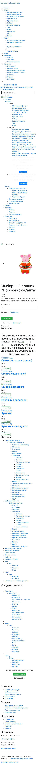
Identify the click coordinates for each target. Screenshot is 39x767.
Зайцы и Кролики (22, 479)
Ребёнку (15, 145)
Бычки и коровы (22, 527)
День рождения (23, 153)
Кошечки (19, 460)
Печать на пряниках (19, 192)
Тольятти (10, 60)
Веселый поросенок (13, 399)
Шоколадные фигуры (14, 12)
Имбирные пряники (14, 14)
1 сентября (24, 138)
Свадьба (33, 153)
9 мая (20, 136)
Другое (14, 499)
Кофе (9, 29)
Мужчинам (16, 449)
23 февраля (25, 134)
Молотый (15, 579)
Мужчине (27, 142)
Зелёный (15, 568)
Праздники (11, 31)
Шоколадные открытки (20, 488)
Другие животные (22, 475)
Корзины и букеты (13, 25)
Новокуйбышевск (13, 62)
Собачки (19, 458)
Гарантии (3, 89)
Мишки (18, 471)
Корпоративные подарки (16, 40)
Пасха (14, 136)
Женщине (20, 142)
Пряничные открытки (20, 533)
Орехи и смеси (12, 21)
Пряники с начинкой (19, 538)
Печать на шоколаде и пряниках (16, 581)
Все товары (9, 698)
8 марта (32, 134)
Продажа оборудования (16, 70)
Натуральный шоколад (20, 445)
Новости (10, 75)
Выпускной (26, 136)
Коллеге (31, 149)
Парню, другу (17, 147)
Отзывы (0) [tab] (17, 323)
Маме (14, 149)
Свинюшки (20, 468)
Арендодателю (12, 51)
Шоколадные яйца (18, 496)
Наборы (10, 23)
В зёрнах (15, 576)
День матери (16, 617)
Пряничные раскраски (20, 546)
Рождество (16, 132)
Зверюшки (16, 455)
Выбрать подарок (19, 674)
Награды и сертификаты (16, 72)
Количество (5, 304)
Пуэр (14, 570)
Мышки (18, 477)
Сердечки (15, 509)
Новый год (25, 130)
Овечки (18, 464)
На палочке (16, 492)
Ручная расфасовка (14, 47)
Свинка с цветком (12, 386)
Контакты (10, 79)
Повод (9, 36)
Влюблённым (16, 453)
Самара (10, 57)
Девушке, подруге (29, 147)
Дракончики (20, 473)
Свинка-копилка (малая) (16, 360)
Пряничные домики (19, 535)
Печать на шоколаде (19, 190)
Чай (8, 27)
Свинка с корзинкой (13, 373)
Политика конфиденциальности (21, 759)
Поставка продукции (14, 42)
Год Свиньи (14, 312)
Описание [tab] (6, 323)
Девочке (30, 145)
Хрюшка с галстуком (14, 426)
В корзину (7, 318)
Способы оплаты (20, 87)
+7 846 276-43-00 (7, 739)
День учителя (23, 140)
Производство (12, 68)
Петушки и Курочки (23, 462)
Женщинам (16, 447)
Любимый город (18, 494)
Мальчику (22, 145)
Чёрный (15, 566)
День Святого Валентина (21, 600)
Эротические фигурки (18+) (22, 484)
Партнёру (15, 151)
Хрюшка (6, 413)
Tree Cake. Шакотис (19, 112)
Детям (14, 451)
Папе (19, 149)
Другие (14, 544)
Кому (9, 34)
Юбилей (24, 155)
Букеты (15, 542)
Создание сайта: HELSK (9, 762)
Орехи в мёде (12, 19)
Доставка (29, 87)
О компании (11, 66)
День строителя (18, 613)
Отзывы (10, 77)
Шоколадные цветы (19, 490)
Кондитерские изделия (15, 16)
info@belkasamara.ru (8, 748)
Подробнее (23, 172)
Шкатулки (15, 486)
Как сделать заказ (6, 87)
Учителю (24, 149)
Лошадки (19, 466)
